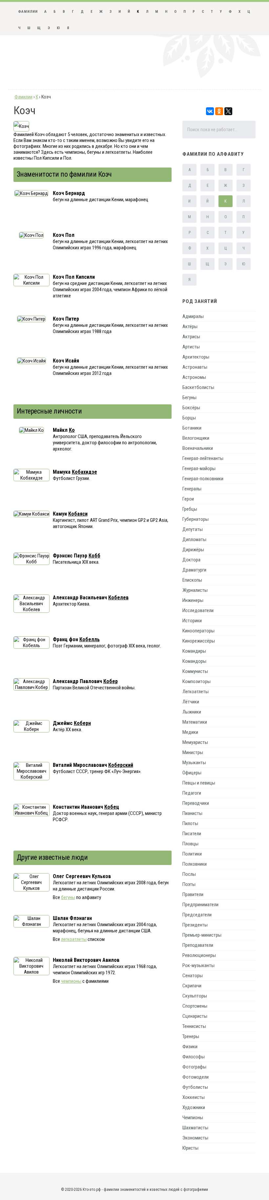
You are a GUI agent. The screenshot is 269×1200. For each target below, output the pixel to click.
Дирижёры (193, 550)
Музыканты (194, 763)
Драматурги (194, 570)
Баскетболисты (198, 387)
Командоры (194, 661)
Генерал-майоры (199, 468)
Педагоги (191, 793)
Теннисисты (194, 1026)
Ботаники (191, 428)
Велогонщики (195, 438)
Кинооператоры (198, 631)
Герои (188, 499)
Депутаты (192, 529)
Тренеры (190, 1036)
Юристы (190, 1148)
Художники (193, 1107)
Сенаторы (192, 976)
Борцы (189, 418)
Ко (72, 430)
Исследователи (198, 610)
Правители (192, 894)
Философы (193, 1057)
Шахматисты (195, 1128)
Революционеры (199, 955)
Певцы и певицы (198, 783)
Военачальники (197, 448)
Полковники (194, 864)
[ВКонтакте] (210, 111)
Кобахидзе (84, 472)
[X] (228, 111)
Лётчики (190, 702)
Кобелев (118, 597)
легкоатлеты (74, 939)
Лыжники (191, 712)
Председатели (197, 915)
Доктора (191, 560)
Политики (192, 854)
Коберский (120, 765)
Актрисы (191, 337)
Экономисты (195, 1138)
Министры (192, 752)
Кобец (111, 807)
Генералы (191, 489)
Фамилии (28, 11)
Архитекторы (195, 357)
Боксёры (191, 408)
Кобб (94, 556)
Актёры (189, 326)
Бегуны (189, 397)
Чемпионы (192, 1118)
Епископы (192, 580)
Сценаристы (194, 1016)
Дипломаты (194, 539)
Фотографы (194, 1067)
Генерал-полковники (202, 479)
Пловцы (190, 844)
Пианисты (192, 813)
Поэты (189, 884)
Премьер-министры (201, 935)
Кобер (110, 681)
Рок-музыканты (198, 965)
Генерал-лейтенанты (202, 458)
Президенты (195, 925)
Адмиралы (193, 316)
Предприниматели (200, 905)
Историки (192, 621)
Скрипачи (191, 986)
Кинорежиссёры (198, 641)
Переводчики (195, 803)
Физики (189, 1047)
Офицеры (191, 773)
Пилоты (190, 823)
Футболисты (195, 1087)
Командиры (194, 651)
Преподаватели (197, 945)
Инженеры (192, 600)
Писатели (191, 834)
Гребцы (189, 509)
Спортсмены (194, 1006)
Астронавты (194, 367)
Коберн (82, 723)
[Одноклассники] (219, 111)
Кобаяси (78, 514)
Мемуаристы (195, 742)
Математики (194, 722)
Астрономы (194, 377)
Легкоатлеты (195, 692)
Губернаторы (195, 519)
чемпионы (71, 981)
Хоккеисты (193, 1097)
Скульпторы (194, 996)
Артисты (191, 347)
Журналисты (195, 590)
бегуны (68, 897)
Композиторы (196, 681)
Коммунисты (195, 671)
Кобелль (89, 639)
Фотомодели (195, 1077)
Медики (190, 732)
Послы (189, 874)
